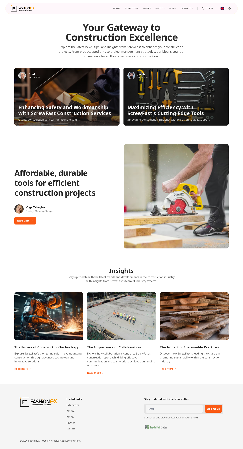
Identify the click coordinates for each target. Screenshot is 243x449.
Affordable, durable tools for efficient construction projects (54, 183)
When (70, 417)
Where (70, 411)
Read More (23, 220)
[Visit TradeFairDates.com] (156, 427)
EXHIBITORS (131, 8)
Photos (70, 423)
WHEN (172, 8)
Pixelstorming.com (70, 440)
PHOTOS (160, 8)
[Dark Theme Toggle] (229, 8)
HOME (116, 8)
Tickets (70, 429)
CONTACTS (187, 8)
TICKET (209, 8)
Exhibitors (72, 405)
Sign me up (213, 408)
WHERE (147, 8)
